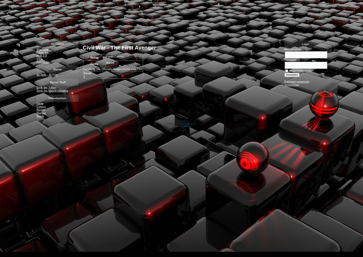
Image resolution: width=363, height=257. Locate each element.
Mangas (41, 113)
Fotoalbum (43, 62)
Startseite (42, 49)
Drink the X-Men (46, 87)
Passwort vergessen (296, 81)
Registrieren (291, 84)
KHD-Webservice (188, 123)
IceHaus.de (184, 126)
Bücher (41, 109)
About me (42, 52)
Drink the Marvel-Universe (52, 90)
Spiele (40, 116)
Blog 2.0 (42, 55)
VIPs (40, 58)
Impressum (181, 121)
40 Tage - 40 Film (47, 74)
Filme (40, 103)
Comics (41, 106)
